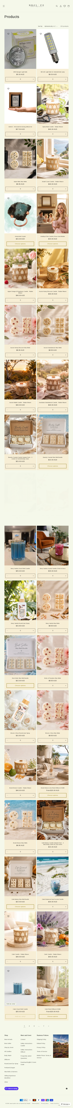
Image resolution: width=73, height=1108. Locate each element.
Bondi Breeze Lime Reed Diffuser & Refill (52, 788)
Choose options (20, 243)
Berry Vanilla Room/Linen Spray (20, 623)
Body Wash (7, 1055)
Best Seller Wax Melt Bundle (20, 678)
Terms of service (54, 1103)
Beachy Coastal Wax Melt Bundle (52, 457)
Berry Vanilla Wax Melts (53, 623)
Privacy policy (45, 1103)
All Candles (7, 1051)
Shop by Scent (8, 1047)
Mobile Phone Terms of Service (44, 1056)
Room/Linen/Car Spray (11, 1063)
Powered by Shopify (25, 1103)
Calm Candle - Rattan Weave (20, 954)
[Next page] (48, 1026)
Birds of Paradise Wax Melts (52, 678)
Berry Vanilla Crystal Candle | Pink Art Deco (52, 568)
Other (6, 1082)
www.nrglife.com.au (15, 1103)
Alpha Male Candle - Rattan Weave (52, 126)
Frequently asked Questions (26, 1057)
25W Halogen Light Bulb (20, 72)
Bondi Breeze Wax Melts (20, 843)
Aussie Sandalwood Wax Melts (53, 347)
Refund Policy (41, 1043)
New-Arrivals (8, 1039)
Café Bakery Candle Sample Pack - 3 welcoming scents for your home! (53, 843)
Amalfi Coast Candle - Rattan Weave (52, 181)
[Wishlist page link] (65, 6)
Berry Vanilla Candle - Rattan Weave (52, 515)
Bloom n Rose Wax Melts (52, 733)
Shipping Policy (41, 1039)
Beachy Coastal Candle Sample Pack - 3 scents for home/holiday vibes (20, 458)
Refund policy (35, 1103)
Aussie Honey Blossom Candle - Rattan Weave (52, 291)
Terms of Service (42, 1051)
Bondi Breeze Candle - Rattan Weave (20, 788)
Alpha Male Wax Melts (20, 181)
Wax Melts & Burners (10, 1071)
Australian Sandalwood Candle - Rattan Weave (52, 402)
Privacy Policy (41, 1047)
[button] (4, 6)
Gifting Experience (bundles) (10, 1077)
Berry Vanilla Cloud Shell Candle (20, 568)
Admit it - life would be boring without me (20, 126)
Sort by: (40, 26)
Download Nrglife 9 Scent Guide (28, 1063)
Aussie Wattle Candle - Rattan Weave (20, 402)
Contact (23, 1039)
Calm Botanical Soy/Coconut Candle (52, 899)
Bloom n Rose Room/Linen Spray (20, 733)
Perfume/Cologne (9, 1067)
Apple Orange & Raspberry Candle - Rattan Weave (20, 292)
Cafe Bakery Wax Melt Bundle (20, 899)
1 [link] (24, 1026)
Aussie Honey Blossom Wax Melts (20, 347)
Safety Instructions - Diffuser (27, 1051)
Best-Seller (7, 1043)
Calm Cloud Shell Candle (20, 1009)
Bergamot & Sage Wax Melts (20, 515)
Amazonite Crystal (20, 236)
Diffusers (7, 1059)
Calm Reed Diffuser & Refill (53, 1009)
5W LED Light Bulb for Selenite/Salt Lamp (53, 72)
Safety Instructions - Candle (27, 1044)
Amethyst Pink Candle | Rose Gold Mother (53, 236)
